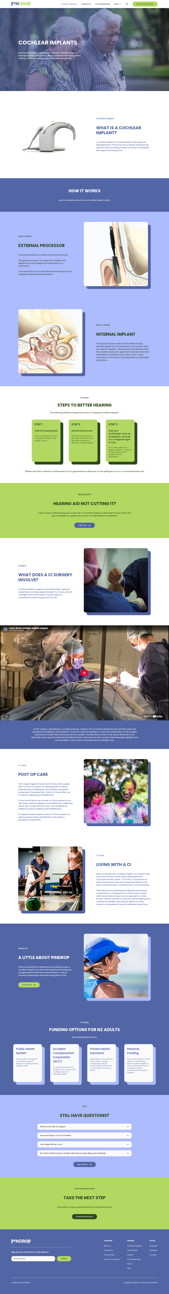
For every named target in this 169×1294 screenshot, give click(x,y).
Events (129, 1264)
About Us (107, 1246)
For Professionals (102, 4)
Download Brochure (145, 4)
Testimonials (132, 1250)
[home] (34, 4)
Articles (130, 1255)
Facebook (153, 1250)
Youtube (152, 1255)
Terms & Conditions (112, 1259)
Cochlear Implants (69, 4)
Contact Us (86, 4)
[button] (117, 4)
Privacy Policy (109, 1255)
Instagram (153, 1246)
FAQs (129, 1268)
